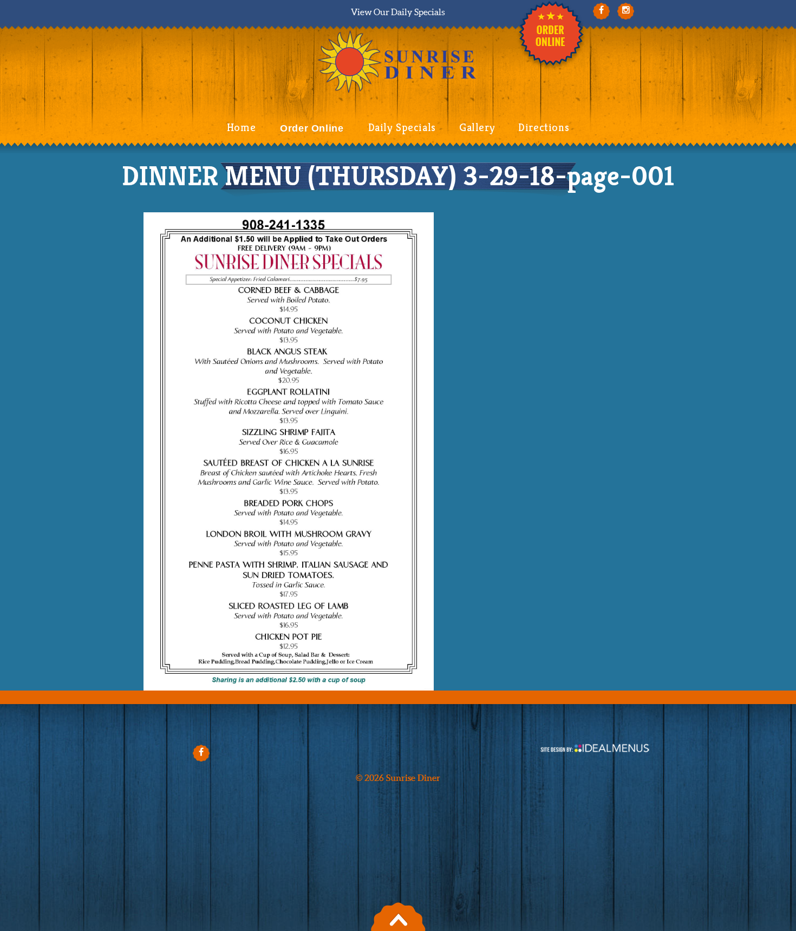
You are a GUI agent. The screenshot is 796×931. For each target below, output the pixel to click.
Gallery (477, 127)
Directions (543, 127)
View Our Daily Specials (398, 12)
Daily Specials (402, 127)
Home (241, 127)
